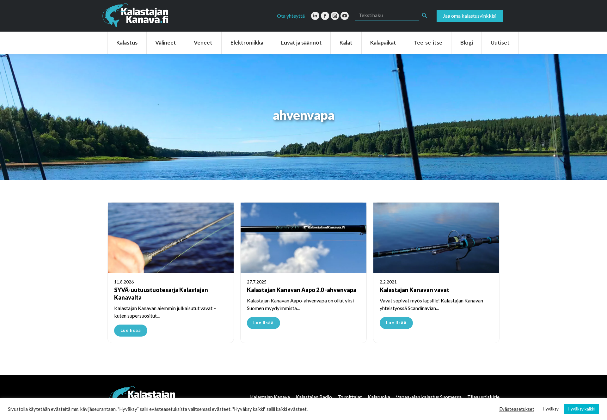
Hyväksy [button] (551, 408)
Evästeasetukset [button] (516, 409)
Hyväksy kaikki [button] (581, 408)
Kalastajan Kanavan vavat (414, 289)
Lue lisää (130, 330)
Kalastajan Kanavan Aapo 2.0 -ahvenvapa (301, 289)
